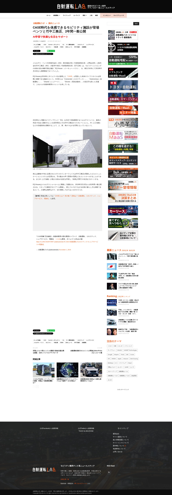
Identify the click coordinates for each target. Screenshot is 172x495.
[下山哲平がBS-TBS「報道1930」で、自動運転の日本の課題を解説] (112, 276)
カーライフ (76, 15)
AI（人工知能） (37, 44)
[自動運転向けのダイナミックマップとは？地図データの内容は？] (67, 370)
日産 (115, 346)
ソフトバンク (128, 346)
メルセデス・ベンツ (39, 47)
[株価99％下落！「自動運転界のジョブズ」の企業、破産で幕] (112, 331)
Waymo (116, 354)
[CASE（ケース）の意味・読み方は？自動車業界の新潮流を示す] (112, 302)
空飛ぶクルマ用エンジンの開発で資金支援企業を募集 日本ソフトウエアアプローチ (48, 352)
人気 (91, 15)
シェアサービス (90, 44)
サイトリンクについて (121, 443)
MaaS (130, 363)
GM (127, 354)
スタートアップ (112, 371)
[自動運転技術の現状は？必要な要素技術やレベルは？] (91, 370)
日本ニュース (68, 47)
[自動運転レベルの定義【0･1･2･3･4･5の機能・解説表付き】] (112, 322)
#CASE (66, 242)
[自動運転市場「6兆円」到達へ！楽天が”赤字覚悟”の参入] (112, 266)
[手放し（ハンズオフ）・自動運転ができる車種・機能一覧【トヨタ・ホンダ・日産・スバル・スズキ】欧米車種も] (112, 312)
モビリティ (48, 47)
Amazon (125, 359)
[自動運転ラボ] (86, 6)
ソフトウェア (122, 363)
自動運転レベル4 (124, 376)
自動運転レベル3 (113, 376)
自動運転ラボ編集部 (39, 41)
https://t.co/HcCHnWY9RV (45, 242)
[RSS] (109, 472)
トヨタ (57, 239)
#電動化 (41, 244)
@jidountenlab (59, 242)
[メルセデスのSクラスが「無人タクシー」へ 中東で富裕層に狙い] (112, 256)
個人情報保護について (121, 440)
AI (115, 363)
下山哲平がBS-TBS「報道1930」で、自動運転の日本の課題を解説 (128, 275)
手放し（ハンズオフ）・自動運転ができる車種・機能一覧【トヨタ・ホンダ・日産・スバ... (128, 311)
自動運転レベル (123, 371)
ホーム (48, 15)
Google (110, 354)
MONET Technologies (130, 350)
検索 (96, 15)
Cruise (132, 354)
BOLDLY (120, 350)
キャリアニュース (119, 15)
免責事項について (119, 449)
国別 (84, 15)
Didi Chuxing (134, 359)
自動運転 (55, 15)
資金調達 (134, 376)
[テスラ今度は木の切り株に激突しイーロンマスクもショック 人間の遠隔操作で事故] (112, 286)
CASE (44, 44)
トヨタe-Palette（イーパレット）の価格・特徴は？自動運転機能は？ (43, 380)
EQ (63, 44)
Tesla (122, 354)
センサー (120, 367)
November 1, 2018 (65, 250)
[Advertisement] (67, 102)
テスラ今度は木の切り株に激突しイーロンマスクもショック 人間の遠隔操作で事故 (128, 286)
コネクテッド (80, 44)
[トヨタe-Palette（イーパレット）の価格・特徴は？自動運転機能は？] (44, 370)
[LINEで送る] (51, 51)
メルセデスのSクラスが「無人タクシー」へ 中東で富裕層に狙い (128, 256)
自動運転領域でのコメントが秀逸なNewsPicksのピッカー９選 (86, 352)
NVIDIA (114, 359)
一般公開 (55, 47)
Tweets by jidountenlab (86, 431)
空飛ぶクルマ (112, 367)
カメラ (132, 367)
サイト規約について (120, 437)
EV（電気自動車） (70, 44)
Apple (119, 359)
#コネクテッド (82, 242)
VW (109, 359)
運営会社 (116, 434)
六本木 (61, 47)
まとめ (110, 380)
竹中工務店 (77, 47)
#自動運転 (72, 242)
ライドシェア (67, 15)
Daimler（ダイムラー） (54, 44)
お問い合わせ (117, 452)
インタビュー (107, 15)
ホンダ (120, 346)
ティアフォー (112, 350)
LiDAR (126, 367)
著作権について (118, 446)
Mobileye (110, 363)
